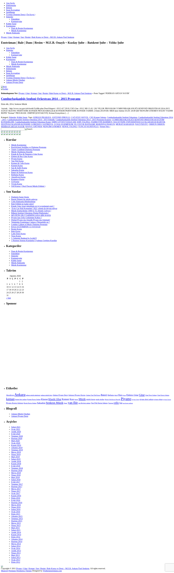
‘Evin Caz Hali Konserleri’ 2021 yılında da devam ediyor (34, 208)
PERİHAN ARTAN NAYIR (12, 126)
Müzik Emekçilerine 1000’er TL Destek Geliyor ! (31, 211)
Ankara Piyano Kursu (76, 395)
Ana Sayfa (10, 3)
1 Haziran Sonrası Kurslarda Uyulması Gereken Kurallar (34, 240)
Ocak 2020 (15, 443)
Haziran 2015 (16, 521)
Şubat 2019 (15, 459)
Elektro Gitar (132, 395)
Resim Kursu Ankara (30, 403)
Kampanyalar (16, 21)
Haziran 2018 (16, 470)
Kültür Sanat (11, 24)
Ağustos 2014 (16, 539)
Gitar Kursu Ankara (163, 395)
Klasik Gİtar (54, 399)
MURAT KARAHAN (125, 124)
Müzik (82, 399)
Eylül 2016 (15, 500)
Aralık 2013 (16, 551)
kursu (76, 399)
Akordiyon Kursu (18, 177)
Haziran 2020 (16, 438)
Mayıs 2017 (16, 489)
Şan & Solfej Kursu (19, 168)
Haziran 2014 (16, 541)
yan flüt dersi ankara (84, 403)
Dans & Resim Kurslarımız (22, 28)
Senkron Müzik (54, 402)
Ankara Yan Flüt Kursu (93, 395)
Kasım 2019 (16, 445)
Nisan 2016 (16, 507)
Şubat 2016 (15, 509)
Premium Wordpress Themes (20, 571)
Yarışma (110, 403)
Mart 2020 (15, 441)
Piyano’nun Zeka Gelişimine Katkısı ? (26, 218)
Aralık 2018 (16, 461)
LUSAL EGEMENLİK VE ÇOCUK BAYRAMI (74, 124)
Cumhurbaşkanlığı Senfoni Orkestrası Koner (33, 122)
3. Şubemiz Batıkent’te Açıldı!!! (24, 238)
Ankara (19, 395)
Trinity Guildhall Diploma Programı (25, 149)
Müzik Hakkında (13, 33)
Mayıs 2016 (16, 505)
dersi (124, 395)
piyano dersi (135, 399)
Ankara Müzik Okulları (15, 80)
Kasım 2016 (16, 496)
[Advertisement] (25, 346)
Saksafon (41, 403)
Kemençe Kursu (17, 179)
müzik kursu (90, 399)
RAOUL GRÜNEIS (33, 126)
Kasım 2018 (16, 464)
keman (10, 399)
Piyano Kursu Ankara (14, 403)
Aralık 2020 (16, 432)
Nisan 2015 (16, 525)
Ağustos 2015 (16, 516)
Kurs (72, 399)
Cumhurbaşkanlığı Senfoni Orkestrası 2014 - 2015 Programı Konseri (83, 120)
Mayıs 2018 (16, 473)
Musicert (4, 571)
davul (116, 395)
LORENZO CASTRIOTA (42, 124)
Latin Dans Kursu (18, 234)
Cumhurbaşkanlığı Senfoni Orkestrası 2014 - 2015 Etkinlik (31, 120)
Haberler (9, 17)
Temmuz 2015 (17, 519)
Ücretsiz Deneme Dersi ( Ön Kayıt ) (20, 14)
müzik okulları (100, 399)
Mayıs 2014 (16, 544)
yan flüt (73, 402)
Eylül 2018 (15, 466)
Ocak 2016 (15, 512)
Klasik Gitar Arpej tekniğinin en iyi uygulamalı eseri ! (32, 206)
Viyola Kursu (16, 184)
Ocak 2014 (15, 548)
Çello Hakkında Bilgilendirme (23, 201)
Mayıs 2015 (16, 523)
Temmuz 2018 (17, 468)
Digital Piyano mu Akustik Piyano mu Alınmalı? (30, 220)
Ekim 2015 (15, 514)
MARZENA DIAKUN (105, 124)
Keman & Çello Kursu (20, 163)
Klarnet (44, 399)
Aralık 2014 (16, 532)
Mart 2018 (15, 477)
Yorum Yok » (105, 126)
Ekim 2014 (15, 537)
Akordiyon (10, 395)
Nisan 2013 (16, 553)
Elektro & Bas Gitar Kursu (22, 156)
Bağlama (111, 395)
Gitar (142, 394)
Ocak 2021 (15, 429)
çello (116, 402)
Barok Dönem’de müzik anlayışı (24, 199)
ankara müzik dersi (46, 395)
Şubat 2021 (15, 427)
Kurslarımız (11, 26)
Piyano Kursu (16, 159)
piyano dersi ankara (147, 399)
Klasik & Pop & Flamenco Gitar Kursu (27, 154)
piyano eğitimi (158, 399)
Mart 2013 (15, 555)
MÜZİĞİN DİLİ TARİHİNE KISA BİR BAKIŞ (31, 215)
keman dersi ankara (21, 399)
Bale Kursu (15, 231)
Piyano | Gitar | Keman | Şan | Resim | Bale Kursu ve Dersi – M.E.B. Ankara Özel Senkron (37, 37)
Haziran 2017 (16, 486)
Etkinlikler (15, 19)
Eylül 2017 (15, 482)
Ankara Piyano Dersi (14, 82)
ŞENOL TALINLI (69, 126)
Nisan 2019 (16, 454)
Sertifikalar (10, 12)
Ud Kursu (15, 182)
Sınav (65, 403)
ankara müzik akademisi (33, 395)
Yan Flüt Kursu (17, 161)
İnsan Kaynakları (13, 10)
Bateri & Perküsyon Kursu (22, 172)
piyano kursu (167, 399)
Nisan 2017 (16, 491)
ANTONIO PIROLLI (61, 117)
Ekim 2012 (15, 562)
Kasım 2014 (16, 535)
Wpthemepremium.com (52, 571)
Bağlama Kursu (17, 175)
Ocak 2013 (15, 560)
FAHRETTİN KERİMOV (101, 122)
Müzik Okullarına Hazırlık (21, 152)
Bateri (104, 394)
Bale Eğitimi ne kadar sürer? (22, 204)
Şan (120, 403)
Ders (120, 395)
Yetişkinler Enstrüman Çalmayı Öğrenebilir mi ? (30, 222)
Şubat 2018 (15, 480)
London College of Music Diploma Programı (29, 224)
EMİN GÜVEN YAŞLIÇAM (64, 122)
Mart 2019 (15, 457)
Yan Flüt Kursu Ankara (99, 403)
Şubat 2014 (15, 546)
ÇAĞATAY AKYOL (79, 117)
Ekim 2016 (15, 498)
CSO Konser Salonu (97, 117)
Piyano (126, 399)
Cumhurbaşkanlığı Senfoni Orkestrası (122, 117)
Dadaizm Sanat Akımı (20, 197)
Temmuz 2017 (17, 484)
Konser (65, 399)
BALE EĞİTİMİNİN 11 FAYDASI (25, 227)
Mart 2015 (15, 528)
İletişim (9, 8)
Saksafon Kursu (17, 170)
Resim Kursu (16, 229)
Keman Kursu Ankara (34, 399)
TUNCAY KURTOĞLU (88, 126)
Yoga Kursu (16, 236)
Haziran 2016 (16, 503)
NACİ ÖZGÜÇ (141, 124)
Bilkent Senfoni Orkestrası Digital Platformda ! (30, 213)
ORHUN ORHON (157, 124)
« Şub (8, 298)
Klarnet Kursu (17, 165)
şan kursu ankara (128, 403)
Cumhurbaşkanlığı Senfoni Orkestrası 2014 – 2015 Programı (40, 98)
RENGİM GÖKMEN (52, 126)
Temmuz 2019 (17, 450)
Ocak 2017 (15, 493)
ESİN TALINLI (83, 122)
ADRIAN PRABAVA (42, 117)
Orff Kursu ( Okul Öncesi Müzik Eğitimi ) (28, 186)
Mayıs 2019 (16, 452)
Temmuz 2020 (17, 436)
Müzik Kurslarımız (18, 31)
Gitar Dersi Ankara (151, 395)
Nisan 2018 (16, 475)
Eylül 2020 (15, 434)
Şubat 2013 (15, 557)
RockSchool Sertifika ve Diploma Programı (28, 147)
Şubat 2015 (15, 530)
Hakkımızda (11, 5)
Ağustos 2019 (16, 448)
